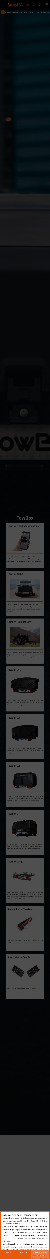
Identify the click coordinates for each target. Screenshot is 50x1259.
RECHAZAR (23, 1253)
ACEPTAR (8, 1253)
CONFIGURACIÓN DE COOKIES (41, 1254)
